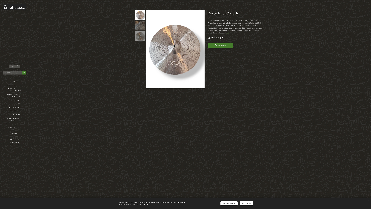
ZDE (227, 33)
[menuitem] (14, 82)
